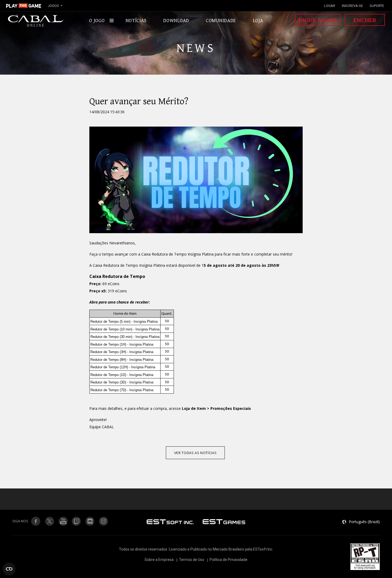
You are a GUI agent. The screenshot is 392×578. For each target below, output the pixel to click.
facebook (36, 521)
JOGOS (53, 6)
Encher (364, 20)
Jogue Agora (317, 20)
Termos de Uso (191, 559)
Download (176, 20)
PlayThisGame (23, 5)
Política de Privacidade (228, 559)
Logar (329, 6)
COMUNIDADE (221, 20)
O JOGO (97, 20)
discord (90, 521)
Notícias (136, 20)
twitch (49, 521)
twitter (76, 521)
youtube (63, 521)
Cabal (36, 20)
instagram (104, 521)
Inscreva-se (352, 6)
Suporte (377, 6)
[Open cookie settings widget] (9, 569)
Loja (258, 20)
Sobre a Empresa (159, 559)
